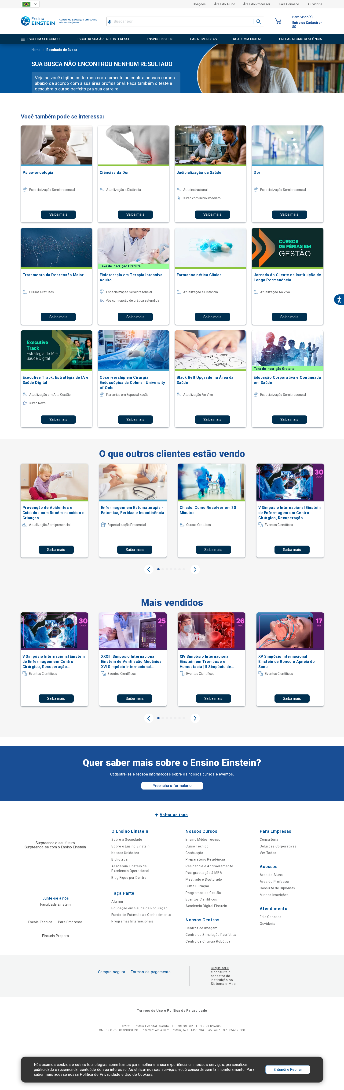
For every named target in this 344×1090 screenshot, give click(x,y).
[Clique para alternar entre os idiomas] (30, 4)
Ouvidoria (315, 4)
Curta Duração (197, 886)
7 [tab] (184, 569)
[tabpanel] (54, 511)
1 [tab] (158, 569)
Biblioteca (119, 859)
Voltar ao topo (174, 815)
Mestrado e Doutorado (204, 879)
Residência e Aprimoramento (209, 866)
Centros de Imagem (202, 928)
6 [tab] (179, 569)
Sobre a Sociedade (126, 839)
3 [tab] (167, 569)
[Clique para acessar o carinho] (278, 21)
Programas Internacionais (132, 921)
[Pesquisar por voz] (110, 21)
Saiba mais (58, 214)
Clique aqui (220, 968)
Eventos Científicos (201, 899)
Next (195, 569)
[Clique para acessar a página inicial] (59, 27)
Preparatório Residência (205, 859)
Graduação (194, 853)
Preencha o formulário (172, 785)
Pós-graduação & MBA (204, 873)
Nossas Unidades (125, 853)
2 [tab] (162, 569)
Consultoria (269, 839)
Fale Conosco (289, 4)
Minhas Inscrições (274, 895)
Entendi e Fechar (288, 1069)
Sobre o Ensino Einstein (130, 846)
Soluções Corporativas (278, 846)
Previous (149, 569)
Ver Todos (268, 853)
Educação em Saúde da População (139, 908)
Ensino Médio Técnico (203, 839)
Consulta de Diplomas (277, 888)
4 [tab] (171, 569)
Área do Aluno (224, 4)
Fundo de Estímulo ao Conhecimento (141, 915)
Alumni (117, 901)
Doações (199, 4)
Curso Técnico (197, 846)
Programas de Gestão (203, 893)
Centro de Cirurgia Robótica (208, 941)
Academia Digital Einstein (206, 906)
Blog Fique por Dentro (128, 877)
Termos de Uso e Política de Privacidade (172, 1010)
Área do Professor (256, 4)
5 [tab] (175, 569)
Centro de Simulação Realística (211, 934)
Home (36, 50)
